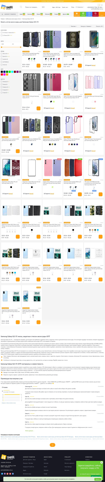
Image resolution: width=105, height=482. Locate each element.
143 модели (5, 179)
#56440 (60, 265)
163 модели (25, 179)
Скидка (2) (6, 89)
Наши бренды (68, 466)
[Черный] (73, 59)
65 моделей (88, 137)
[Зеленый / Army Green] (95, 230)
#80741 (39, 51)
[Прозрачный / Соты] (12, 230)
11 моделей (25, 137)
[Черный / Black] (29, 59)
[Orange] (69, 144)
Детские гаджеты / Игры (29, 459)
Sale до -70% (95, 15)
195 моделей (26, 51)
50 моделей (88, 51)
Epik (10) (6, 56)
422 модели (5, 222)
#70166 (81, 94)
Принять (98, 479)
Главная (11, 18)
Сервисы (87, 459)
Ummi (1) (5, 64)
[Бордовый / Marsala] (59, 59)
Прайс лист (65, 7)
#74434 (101, 51)
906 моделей (26, 308)
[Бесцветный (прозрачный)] (94, 187)
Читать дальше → (29, 430)
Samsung (30, 14)
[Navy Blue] (74, 144)
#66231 (39, 137)
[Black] (72, 144)
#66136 (60, 137)
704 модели (67, 265)
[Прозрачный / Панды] (10, 230)
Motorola (48, 14)
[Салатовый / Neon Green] (54, 101)
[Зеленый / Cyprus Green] (11, 144)
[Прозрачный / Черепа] (15, 230)
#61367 (19, 222)
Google (57, 14)
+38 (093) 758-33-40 (94, 7)
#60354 (19, 265)
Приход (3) (6, 81)
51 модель (66, 94)
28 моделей (46, 179)
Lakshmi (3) (5, 59)
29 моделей (5, 137)
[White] (32, 101)
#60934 (81, 222)
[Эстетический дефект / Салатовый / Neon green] (52, 187)
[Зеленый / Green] (32, 59)
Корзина (102, 15)
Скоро (89, 15)
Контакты (67, 470)
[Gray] (70, 187)
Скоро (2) (5, 92)
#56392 (19, 308)
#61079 (39, 222)
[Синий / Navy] (34, 59)
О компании (68, 459)
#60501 (101, 222)
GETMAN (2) (6, 62)
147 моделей (47, 94)
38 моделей (67, 51)
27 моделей (25, 94)
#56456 (81, 265)
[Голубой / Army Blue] (98, 230)
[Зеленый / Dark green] (51, 59)
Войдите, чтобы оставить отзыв (9, 402)
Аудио (24, 470)
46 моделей (46, 51)
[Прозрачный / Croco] (7, 230)
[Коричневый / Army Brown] (92, 230)
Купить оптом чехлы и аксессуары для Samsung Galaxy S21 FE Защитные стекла (28, 439)
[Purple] (77, 144)
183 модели (88, 179)
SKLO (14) (6, 53)
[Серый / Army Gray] (90, 230)
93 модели (66, 179)
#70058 (101, 94)
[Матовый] (33, 272)
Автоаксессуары (27, 473)
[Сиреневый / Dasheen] (56, 59)
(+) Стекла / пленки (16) (9, 32)
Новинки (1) (6, 87)
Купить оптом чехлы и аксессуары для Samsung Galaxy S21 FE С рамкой (44, 441)
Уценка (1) (5, 84)
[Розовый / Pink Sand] (48, 59)
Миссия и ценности (69, 463)
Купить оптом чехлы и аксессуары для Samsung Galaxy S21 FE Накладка (55, 436)
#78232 (60, 51)
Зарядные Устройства (28, 466)
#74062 (60, 94)
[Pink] (95, 101)
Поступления (77, 15)
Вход (72, 7)
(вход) (93, 65)
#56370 (39, 308)
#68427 (19, 137)
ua (101, 5)
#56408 (101, 265)
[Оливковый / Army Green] (52, 144)
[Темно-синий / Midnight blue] (54, 59)
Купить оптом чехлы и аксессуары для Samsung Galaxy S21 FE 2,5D (81, 441)
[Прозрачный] (73, 101)
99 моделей (67, 137)
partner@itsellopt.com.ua (97, 9)
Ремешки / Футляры (28, 463)
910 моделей (5, 308)
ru (98, 5)
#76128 (81, 51)
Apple (22, 14)
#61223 (60, 222)
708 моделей (47, 265)
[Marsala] (73, 187)
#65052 (81, 137)
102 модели (46, 137)
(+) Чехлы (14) (7, 35)
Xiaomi (39, 14)
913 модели (88, 265)
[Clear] (92, 101)
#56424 (39, 265)
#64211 (101, 137)
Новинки (83, 15)
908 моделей (26, 265)
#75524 (39, 94)
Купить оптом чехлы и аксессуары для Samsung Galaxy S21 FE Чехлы (18, 436)
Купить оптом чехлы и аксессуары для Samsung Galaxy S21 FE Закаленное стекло (70, 439)
